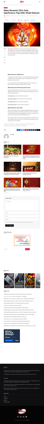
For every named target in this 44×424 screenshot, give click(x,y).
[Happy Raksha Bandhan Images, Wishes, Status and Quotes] (31, 183)
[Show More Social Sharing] (38, 20)
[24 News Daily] (22, 1)
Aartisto (27, 420)
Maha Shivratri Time (17, 125)
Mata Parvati (24, 125)
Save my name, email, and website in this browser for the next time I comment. (19, 222)
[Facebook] (5, 52)
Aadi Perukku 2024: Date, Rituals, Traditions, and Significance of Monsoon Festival (12, 174)
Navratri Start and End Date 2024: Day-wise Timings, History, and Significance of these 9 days (31, 157)
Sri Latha (12, 134)
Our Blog (5, 396)
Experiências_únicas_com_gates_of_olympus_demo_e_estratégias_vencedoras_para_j (19, 298)
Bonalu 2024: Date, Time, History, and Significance (11, 156)
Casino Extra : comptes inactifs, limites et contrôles (13, 305)
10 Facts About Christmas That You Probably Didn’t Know (30, 174)
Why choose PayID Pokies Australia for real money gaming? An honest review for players (19, 314)
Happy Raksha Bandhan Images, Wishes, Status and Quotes (31, 189)
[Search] (39, 2)
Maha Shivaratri (11, 48)
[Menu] (4, 2)
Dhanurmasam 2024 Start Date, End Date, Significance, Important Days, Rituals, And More (12, 190)
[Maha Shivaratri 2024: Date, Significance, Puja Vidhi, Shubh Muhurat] (22, 34)
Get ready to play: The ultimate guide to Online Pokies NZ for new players (16, 323)
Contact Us (6, 398)
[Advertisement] (24, 64)
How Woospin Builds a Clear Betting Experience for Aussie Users (15, 316)
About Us (5, 400)
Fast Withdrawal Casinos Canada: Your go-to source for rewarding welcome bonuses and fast (20, 312)
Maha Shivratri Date (30, 124)
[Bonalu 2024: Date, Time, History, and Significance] (12, 150)
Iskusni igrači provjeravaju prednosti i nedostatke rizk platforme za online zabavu (18, 294)
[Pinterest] (5, 60)
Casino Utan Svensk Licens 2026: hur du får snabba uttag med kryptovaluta (17, 321)
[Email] (5, 63)
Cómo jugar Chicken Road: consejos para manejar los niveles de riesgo (16, 307)
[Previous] (5, 281)
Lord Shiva (6, 124)
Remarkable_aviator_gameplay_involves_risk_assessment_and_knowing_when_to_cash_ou (20, 325)
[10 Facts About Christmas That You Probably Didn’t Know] (31, 167)
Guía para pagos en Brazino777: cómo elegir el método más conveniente (16, 303)
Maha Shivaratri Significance (21, 124)
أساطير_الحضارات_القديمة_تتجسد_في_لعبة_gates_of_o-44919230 (15, 296)
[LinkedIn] (5, 57)
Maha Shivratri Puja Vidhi (8, 125)
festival (5, 7)
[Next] (39, 281)
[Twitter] (5, 54)
